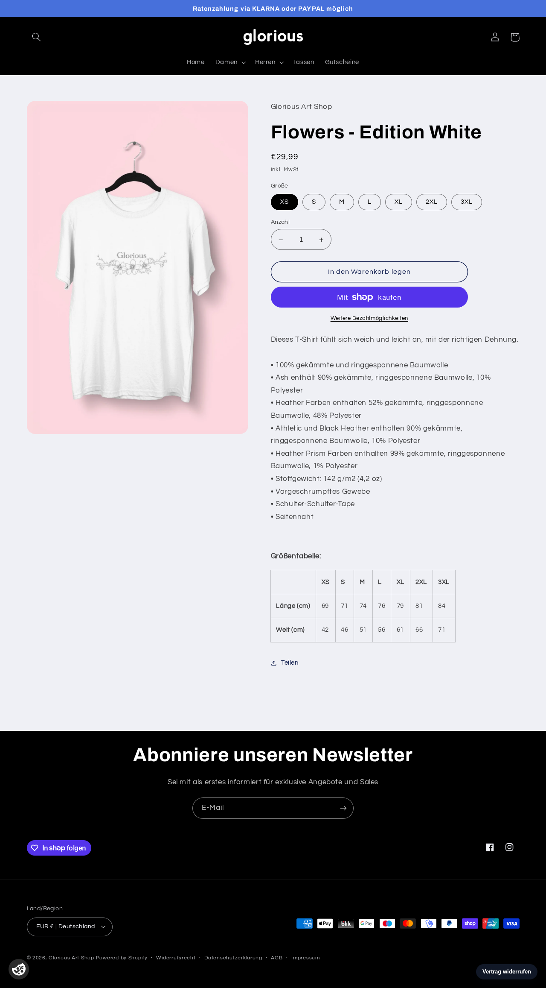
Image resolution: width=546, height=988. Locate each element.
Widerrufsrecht (175, 958)
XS (284, 202)
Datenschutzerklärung (233, 958)
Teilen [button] (290, 663)
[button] (36, 37)
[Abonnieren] (343, 807)
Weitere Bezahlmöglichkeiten (369, 318)
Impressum (305, 958)
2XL (432, 202)
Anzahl (280, 222)
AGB (276, 958)
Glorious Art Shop (71, 958)
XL (399, 202)
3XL (467, 202)
